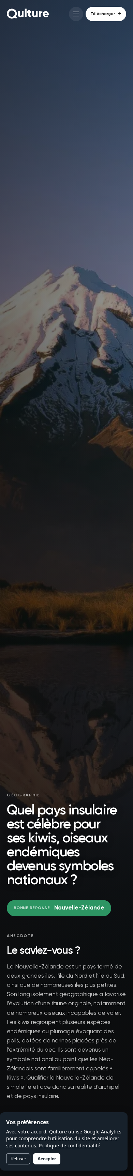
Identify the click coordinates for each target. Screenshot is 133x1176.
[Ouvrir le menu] (76, 14)
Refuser (18, 1158)
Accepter (47, 1158)
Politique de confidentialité (69, 1145)
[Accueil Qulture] (28, 14)
